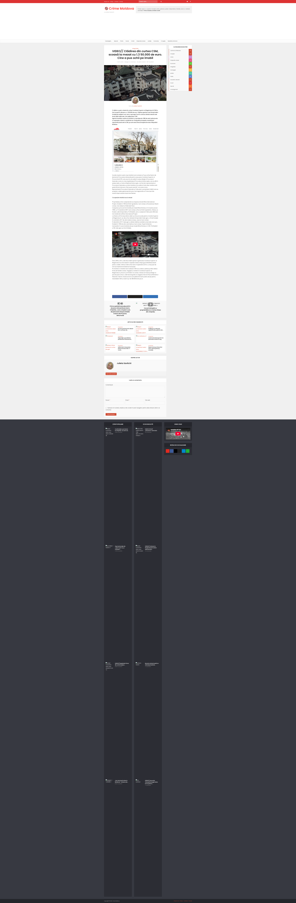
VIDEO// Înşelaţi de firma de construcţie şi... (122, 664)
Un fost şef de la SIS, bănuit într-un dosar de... (125, 329)
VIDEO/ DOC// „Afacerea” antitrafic (151, 429)
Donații (121, 1)
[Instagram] (175, 451)
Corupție (163, 41)
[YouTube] (167, 451)
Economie (156, 41)
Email (127, 400)
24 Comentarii (148, 432)
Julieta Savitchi (142, 62)
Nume (108, 400)
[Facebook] (171, 451)
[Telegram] (183, 451)
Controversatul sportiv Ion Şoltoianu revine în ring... (155, 338)
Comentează (109, 385)
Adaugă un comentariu (130, 62)
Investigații (108, 41)
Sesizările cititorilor (172, 41)
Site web (147, 400)
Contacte (116, 1)
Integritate (135, 48)
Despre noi (106, 1)
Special (116, 41)
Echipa (111, 1)
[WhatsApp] (187, 451)
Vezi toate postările (111, 374)
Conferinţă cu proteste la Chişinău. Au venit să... (122, 429)
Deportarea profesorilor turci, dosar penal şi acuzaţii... (155, 348)
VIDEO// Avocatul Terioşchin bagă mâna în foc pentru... (151, 782)
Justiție (149, 41)
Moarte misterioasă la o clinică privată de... (152, 664)
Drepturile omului (141, 41)
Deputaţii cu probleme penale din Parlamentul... (125, 338)
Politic (121, 41)
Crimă (132, 41)
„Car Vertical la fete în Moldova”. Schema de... (121, 781)
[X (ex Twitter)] (179, 451)
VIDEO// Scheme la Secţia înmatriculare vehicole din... (151, 547)
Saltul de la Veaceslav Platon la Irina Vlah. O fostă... (124, 348)
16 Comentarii (148, 551)
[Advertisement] (148, 28)
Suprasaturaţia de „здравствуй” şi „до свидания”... (120, 547)
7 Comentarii (148, 666)
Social (127, 41)
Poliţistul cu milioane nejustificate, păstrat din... (156, 329)
